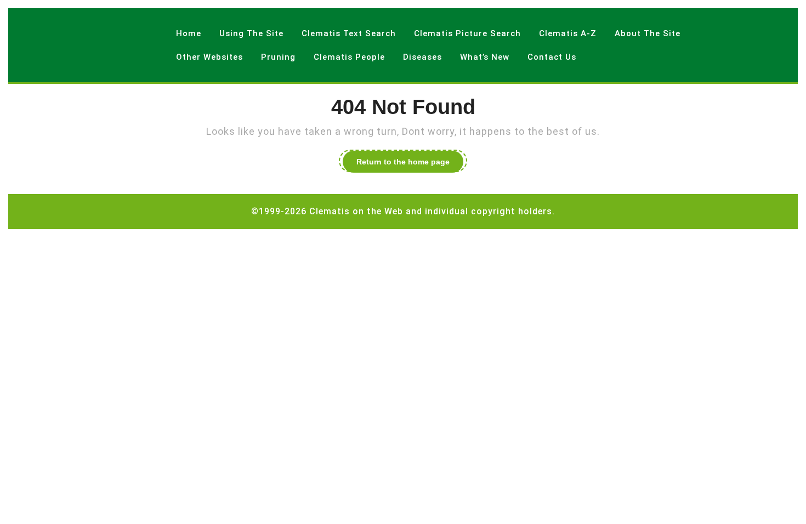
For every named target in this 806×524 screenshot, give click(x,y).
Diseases (422, 57)
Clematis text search (349, 33)
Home (188, 33)
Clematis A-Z (568, 33)
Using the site (251, 33)
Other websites (209, 57)
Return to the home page (409, 163)
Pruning (278, 57)
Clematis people (349, 57)
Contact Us (551, 57)
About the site (647, 33)
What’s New (484, 57)
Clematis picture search (467, 33)
